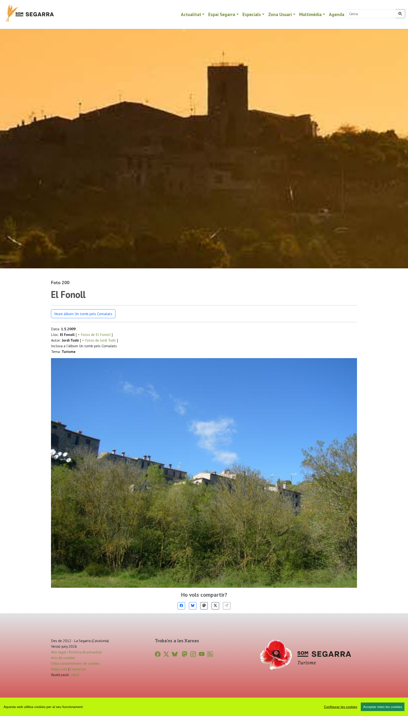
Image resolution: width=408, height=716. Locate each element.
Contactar (78, 669)
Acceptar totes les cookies (382, 707)
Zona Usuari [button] (280, 14)
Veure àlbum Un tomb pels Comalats (83, 313)
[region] (204, 707)
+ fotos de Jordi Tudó (99, 340)
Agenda (336, 14)
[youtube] (201, 654)
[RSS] (210, 654)
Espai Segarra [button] (221, 14)
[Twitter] (215, 605)
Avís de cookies (63, 657)
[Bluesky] (192, 605)
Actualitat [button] (191, 14)
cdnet (75, 674)
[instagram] (193, 654)
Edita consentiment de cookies (75, 663)
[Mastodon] (204, 605)
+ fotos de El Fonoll (94, 334)
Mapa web (59, 669)
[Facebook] (181, 605)
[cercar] (400, 13)
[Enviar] (226, 605)
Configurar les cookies (340, 707)
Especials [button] (251, 14)
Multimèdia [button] (310, 14)
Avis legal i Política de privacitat (76, 652)
